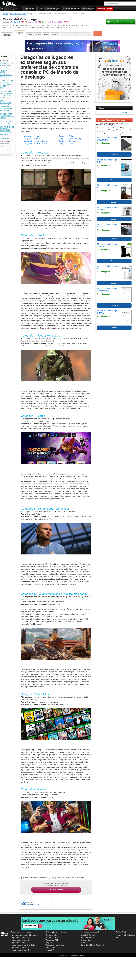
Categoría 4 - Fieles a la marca (35, 143)
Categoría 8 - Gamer (66, 143)
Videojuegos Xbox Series (54, 945)
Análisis (40, 9)
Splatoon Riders (86, 940)
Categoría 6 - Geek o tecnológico (71, 139)
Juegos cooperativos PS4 (20, 940)
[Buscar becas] (68, 923)
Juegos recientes (29, 9)
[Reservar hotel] (114, 78)
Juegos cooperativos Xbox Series (23, 945)
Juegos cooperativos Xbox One (22, 947)
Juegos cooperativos (12, 9)
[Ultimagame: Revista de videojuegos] (2, 9)
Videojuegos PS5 (51, 940)
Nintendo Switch (51, 938)
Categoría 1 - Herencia (31, 136)
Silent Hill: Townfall (88, 935)
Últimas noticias (51, 935)
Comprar (98, 33)
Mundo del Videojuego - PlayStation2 (107, 138)
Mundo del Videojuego (6, 34)
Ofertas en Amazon (104, 9)
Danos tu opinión (57, 890)
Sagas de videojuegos (53, 9)
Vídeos (46, 34)
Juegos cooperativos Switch (21, 943)
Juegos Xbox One (52, 947)
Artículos (38, 34)
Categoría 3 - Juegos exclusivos (35, 141)
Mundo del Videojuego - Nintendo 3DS (107, 289)
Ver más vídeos (125, 112)
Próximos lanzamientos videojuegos (24, 935)
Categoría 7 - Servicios (67, 141)
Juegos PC (49, 950)
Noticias (29, 34)
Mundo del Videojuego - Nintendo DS (107, 208)
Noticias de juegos (88, 9)
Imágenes (55, 34)
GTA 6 (83, 943)
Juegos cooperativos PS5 (20, 938)
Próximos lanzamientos (71, 9)
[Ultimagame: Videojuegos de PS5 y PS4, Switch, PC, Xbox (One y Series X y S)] (9, 3)
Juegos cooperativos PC (20, 950)
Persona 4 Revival (87, 938)
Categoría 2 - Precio (31, 139)
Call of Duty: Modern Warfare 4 (92, 945)
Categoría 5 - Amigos (66, 136)
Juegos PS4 (49, 943)
